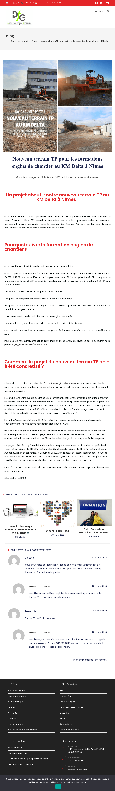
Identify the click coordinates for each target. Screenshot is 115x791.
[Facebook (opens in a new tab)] (96, 3)
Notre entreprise (16, 690)
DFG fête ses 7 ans (57, 531)
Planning (12, 707)
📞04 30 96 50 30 (28, 3)
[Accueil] (7, 41)
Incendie (64, 712)
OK (58, 786)
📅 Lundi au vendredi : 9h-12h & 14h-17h (50, 3)
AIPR (62, 690)
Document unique (17, 753)
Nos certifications (17, 696)
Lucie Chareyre (27, 177)
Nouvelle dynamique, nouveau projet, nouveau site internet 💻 (20, 530)
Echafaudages (67, 701)
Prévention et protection (21, 764)
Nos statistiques (16, 701)
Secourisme (66, 724)
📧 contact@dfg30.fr (13, 3)
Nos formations (16, 724)
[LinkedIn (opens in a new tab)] (107, 3)
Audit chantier (15, 747)
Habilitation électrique (71, 707)
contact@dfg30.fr (77, 769)
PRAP (62, 718)
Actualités (13, 712)
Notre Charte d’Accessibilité (23, 729)
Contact (12, 718)
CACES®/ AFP (66, 696)
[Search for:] (107, 11)
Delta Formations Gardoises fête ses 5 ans (94, 530)
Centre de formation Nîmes (83, 177)
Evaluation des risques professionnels (28, 758)
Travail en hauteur (69, 729)
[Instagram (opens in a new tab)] (102, 3)
